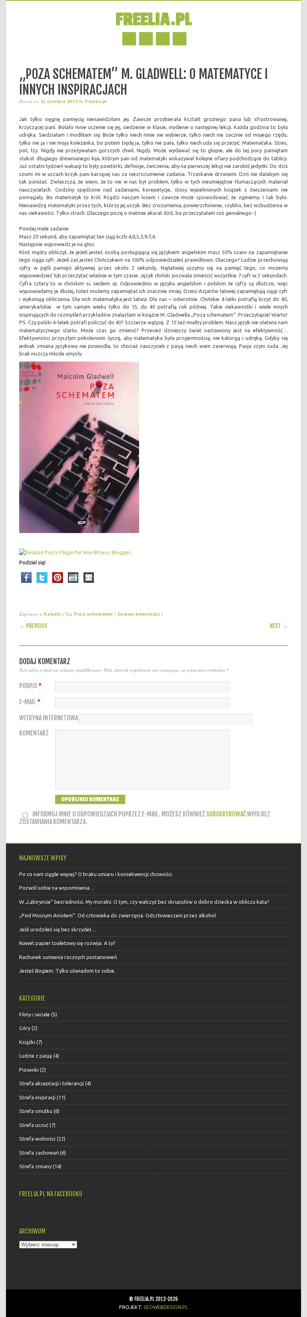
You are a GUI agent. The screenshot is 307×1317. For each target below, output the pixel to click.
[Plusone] (73, 585)
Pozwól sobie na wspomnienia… (57, 888)
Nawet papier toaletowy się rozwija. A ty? (67, 943)
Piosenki (29, 1070)
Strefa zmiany (35, 1166)
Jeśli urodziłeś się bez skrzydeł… (57, 929)
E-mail (29, 702)
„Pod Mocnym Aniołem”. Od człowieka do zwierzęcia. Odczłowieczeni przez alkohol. (118, 915)
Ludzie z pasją (35, 1055)
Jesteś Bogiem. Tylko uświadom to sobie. (67, 971)
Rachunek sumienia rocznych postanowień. (68, 957)
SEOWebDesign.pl (166, 1307)
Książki (52, 614)
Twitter (146, 38)
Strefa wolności (37, 1138)
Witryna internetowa (48, 718)
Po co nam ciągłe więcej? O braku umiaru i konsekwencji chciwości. (96, 874)
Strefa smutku (35, 1111)
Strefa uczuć (33, 1125)
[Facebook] (26, 585)
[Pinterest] (57, 585)
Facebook (129, 38)
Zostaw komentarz (139, 614)
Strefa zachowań (39, 1152)
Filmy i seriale (34, 1014)
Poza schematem (93, 614)
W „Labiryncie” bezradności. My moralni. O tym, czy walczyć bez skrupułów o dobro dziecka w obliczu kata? (144, 902)
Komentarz (34, 733)
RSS (162, 38)
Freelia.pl (153, 19)
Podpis (30, 686)
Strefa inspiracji (37, 1097)
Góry (24, 1028)
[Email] (89, 585)
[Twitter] (42, 585)
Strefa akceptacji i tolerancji (51, 1083)
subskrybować (226, 814)
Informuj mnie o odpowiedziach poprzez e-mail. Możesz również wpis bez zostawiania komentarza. (144, 818)
